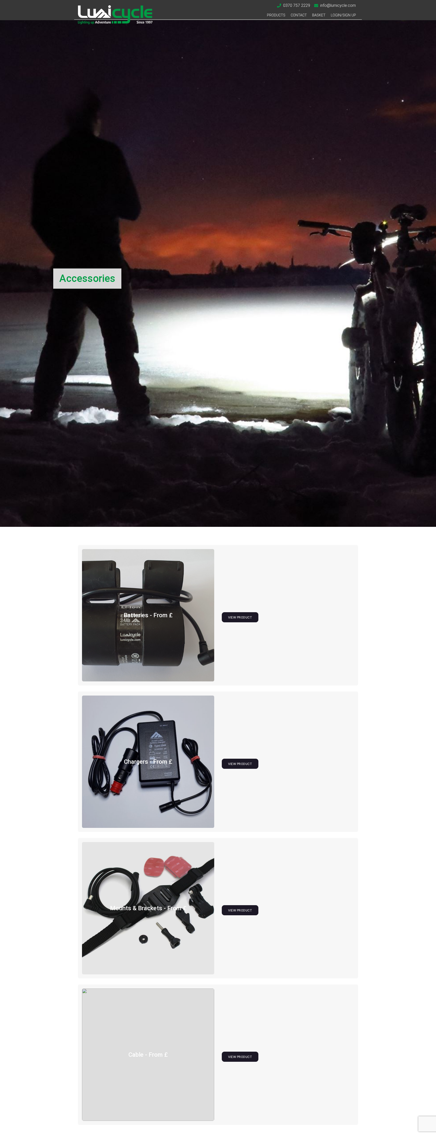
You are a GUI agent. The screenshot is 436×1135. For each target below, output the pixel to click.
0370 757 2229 (296, 5)
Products (276, 15)
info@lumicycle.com (338, 5)
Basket (318, 15)
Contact (299, 15)
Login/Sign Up (343, 15)
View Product (240, 617)
